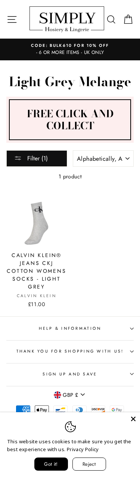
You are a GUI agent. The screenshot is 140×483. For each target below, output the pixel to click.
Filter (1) (36, 158)
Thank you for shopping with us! (70, 351)
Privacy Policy (83, 449)
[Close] (133, 419)
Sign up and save (70, 374)
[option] (70, 49)
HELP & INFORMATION (70, 328)
